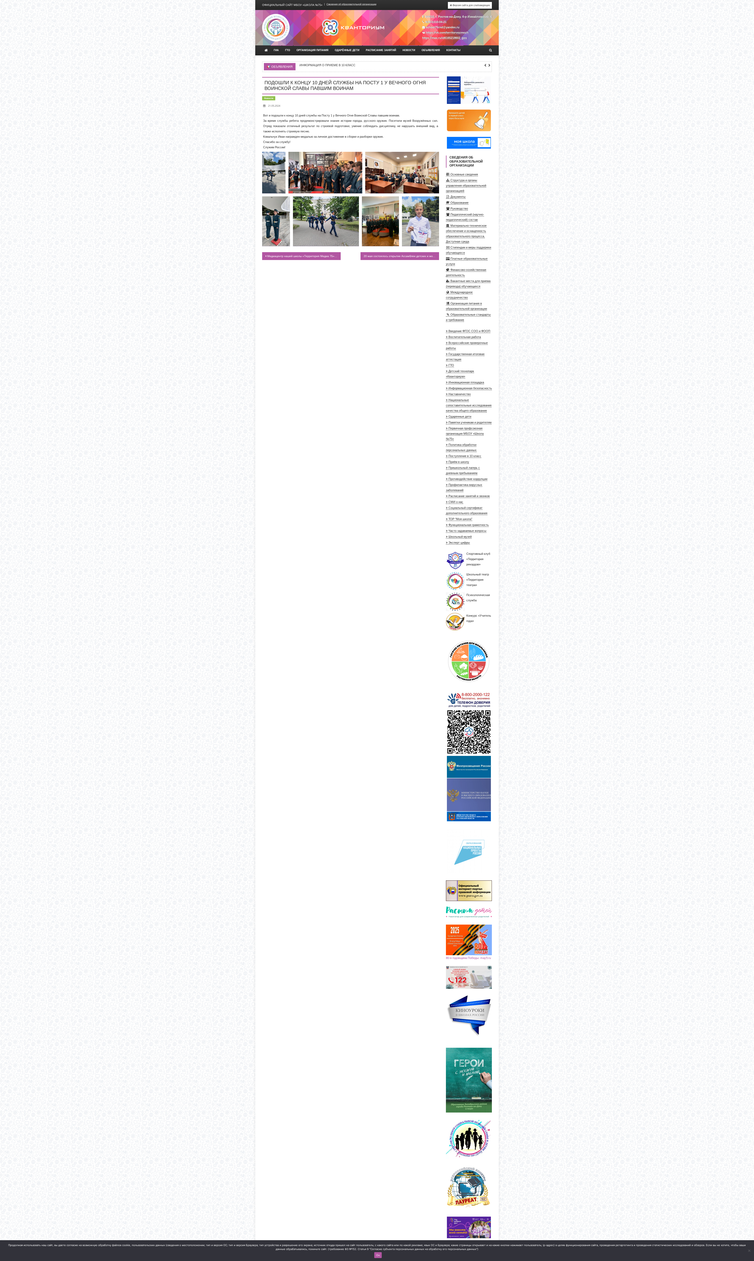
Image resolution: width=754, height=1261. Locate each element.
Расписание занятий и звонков (469, 496)
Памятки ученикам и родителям (469, 422)
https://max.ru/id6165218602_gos (444, 37)
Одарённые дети (347, 50)
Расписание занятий (381, 50)
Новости (409, 50)
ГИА (276, 50)
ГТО (287, 50)
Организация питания (312, 50)
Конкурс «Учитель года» (478, 618)
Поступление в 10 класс (464, 456)
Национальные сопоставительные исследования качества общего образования (468, 405)
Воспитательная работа (464, 337)
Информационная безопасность (470, 388)
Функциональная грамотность (468, 525)
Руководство (459, 208)
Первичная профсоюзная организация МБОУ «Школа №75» (465, 433)
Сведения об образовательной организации (351, 4)
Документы (458, 196)
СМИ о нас (455, 502)
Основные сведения (464, 174)
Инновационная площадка (466, 382)
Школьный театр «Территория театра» (477, 580)
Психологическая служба (478, 597)
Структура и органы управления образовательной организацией (466, 185)
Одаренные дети (459, 416)
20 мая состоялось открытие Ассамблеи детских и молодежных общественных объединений (401, 256)
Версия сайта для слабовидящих (471, 5)
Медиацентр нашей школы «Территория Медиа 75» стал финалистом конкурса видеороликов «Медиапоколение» (304, 256)
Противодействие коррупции (467, 479)
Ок (378, 1255)
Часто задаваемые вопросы (467, 530)
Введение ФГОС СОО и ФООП (469, 331)
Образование (459, 202)
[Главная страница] (266, 50)
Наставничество (459, 394)
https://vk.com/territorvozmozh (447, 32)
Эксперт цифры (459, 542)
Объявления (431, 50)
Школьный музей (460, 536)
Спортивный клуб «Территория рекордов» (478, 559)
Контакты (453, 50)
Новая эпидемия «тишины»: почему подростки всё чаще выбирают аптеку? (363, 65)
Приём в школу (458, 461)
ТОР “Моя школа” (460, 519)
